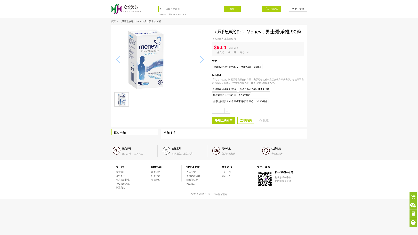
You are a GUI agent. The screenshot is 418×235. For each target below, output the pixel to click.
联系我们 (120, 187)
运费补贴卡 (192, 179)
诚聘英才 (120, 175)
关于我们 (120, 171)
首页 (113, 21)
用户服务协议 (123, 179)
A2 (184, 14)
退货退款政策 (193, 175)
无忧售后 (191, 183)
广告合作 (226, 171)
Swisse (162, 14)
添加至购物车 (224, 120)
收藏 (265, 120)
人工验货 (191, 171)
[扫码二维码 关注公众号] (414, 214)
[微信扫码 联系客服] (414, 205)
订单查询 (155, 175)
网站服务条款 (123, 183)
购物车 (274, 8)
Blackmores (175, 14)
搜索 (232, 8)
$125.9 (237, 66)
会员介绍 (155, 179)
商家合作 (226, 175)
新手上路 (155, 171)
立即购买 (246, 120)
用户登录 (299, 8)
